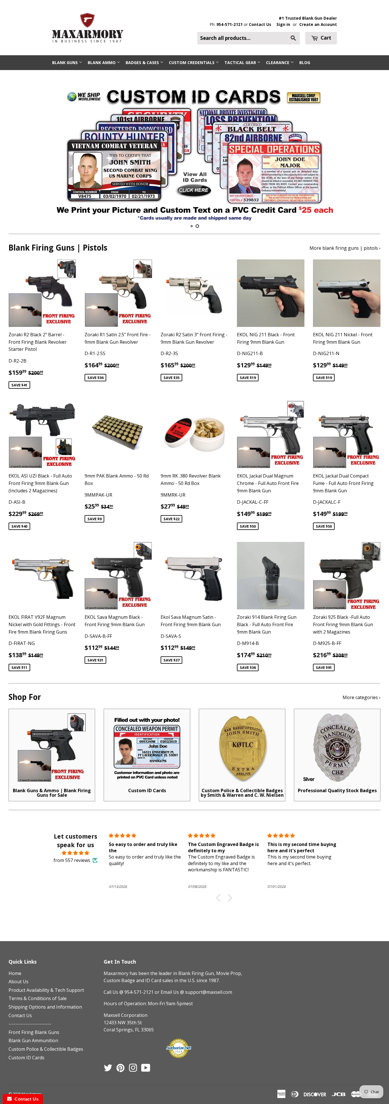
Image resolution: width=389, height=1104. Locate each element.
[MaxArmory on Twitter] (108, 1069)
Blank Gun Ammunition (33, 1040)
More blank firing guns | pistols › (345, 248)
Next (371, 150)
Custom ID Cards (26, 1057)
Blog (304, 62)
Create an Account (318, 24)
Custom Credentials (192, 62)
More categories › (361, 697)
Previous (17, 150)
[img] (75, 853)
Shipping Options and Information (45, 1007)
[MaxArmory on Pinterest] (120, 1069)
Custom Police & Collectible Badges (46, 1049)
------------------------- (30, 1024)
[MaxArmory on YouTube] (145, 1069)
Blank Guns (65, 62)
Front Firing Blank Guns (34, 1032)
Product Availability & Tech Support (46, 990)
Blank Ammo (102, 62)
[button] (220, 898)
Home (15, 973)
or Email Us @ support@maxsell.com (193, 992)
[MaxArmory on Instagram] (133, 1069)
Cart (325, 37)
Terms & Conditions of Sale (38, 998)
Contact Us (260, 24)
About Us (18, 981)
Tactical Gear (240, 62)
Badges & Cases (143, 62)
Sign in (283, 24)
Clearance (278, 62)
